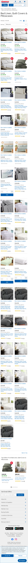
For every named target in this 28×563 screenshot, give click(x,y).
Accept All (7, 555)
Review (20, 555)
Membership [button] (4, 505)
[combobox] (11, 5)
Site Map (7, 533)
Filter (21, 20)
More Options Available (6, 42)
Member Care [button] (4, 509)
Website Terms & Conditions (16, 533)
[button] (25, 5)
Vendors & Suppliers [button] (6, 502)
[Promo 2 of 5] (12, 487)
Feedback (18, 536)
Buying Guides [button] (5, 512)
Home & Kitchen (7, 8)
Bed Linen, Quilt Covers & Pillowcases (9, 10)
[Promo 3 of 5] (14, 487)
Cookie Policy (19, 534)
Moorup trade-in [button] (5, 522)
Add (7, 195)
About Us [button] (3, 499)
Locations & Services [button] (6, 515)
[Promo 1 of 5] (11, 487)
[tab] (14, 499)
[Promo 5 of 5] (16, 487)
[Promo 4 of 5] (15, 487)
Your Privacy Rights (10, 534)
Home (2, 8)
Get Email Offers (6, 492)
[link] (7, 40)
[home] (5, 2)
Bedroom (14, 8)
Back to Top (24, 453)
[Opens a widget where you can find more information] (22, 560)
